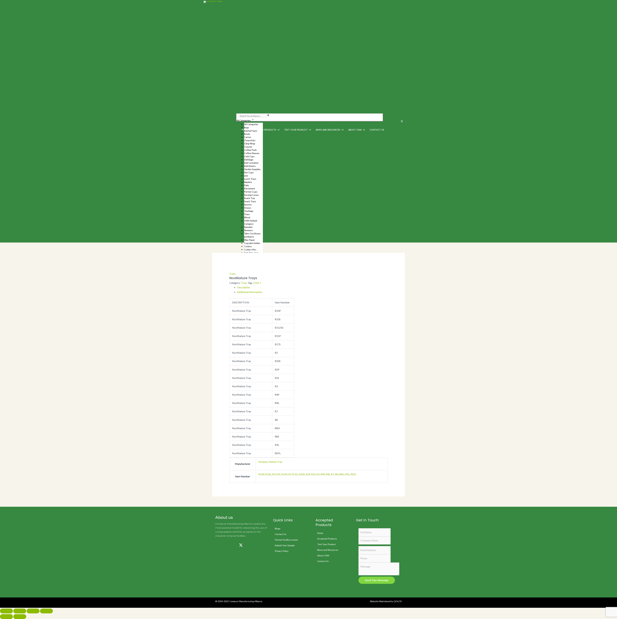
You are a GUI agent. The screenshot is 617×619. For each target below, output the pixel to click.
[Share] (33, 611)
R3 (317, 474)
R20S (302, 474)
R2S (313, 474)
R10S (268, 474)
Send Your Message (377, 580)
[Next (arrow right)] (19, 616)
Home (320, 533)
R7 (332, 474)
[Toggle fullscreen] (19, 611)
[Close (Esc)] (46, 611)
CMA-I (257, 282)
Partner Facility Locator (286, 539)
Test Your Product (326, 544)
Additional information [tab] (249, 291)
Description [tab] (243, 287)
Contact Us (280, 534)
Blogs (277, 528)
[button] (279, 130)
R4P (322, 474)
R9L (347, 474)
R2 (296, 474)
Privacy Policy (281, 551)
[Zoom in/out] (6, 611)
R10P (261, 474)
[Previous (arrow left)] (6, 616)
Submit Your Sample (285, 545)
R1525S (276, 474)
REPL (353, 474)
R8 (336, 474)
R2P (308, 474)
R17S (291, 474)
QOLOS (398, 601)
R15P (284, 474)
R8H (341, 474)
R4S (328, 474)
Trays (232, 273)
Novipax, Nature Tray (270, 461)
